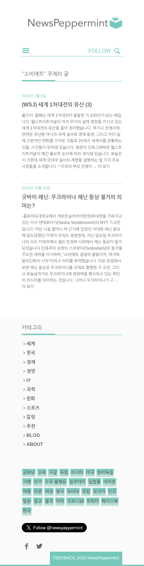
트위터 (93, 501)
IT (28, 380)
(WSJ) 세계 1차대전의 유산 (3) (57, 104)
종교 (38, 501)
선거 (38, 482)
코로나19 (75, 501)
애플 (27, 491)
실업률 (94, 482)
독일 (64, 472)
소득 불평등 (55, 482)
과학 (30, 389)
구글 (53, 472)
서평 (27, 482)
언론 (38, 491)
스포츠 (33, 407)
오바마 (73, 491)
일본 (27, 501)
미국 (90, 472)
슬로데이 (77, 482)
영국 (60, 491)
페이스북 (110, 501)
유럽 (86, 491)
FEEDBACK (64, 558)
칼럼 (30, 416)
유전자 (99, 491)
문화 (30, 398)
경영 (30, 371)
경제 (30, 362)
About (34, 444)
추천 (30, 426)
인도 (112, 491)
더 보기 (104, 166)
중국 (49, 501)
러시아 (77, 472)
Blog (33, 435)
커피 (60, 501)
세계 (30, 343)
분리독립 (105, 472)
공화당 (29, 472)
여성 (49, 491)
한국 (30, 352)
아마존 (109, 482)
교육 (42, 472)
